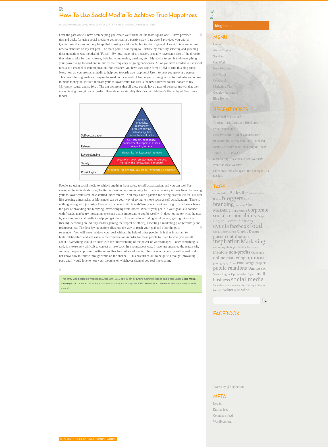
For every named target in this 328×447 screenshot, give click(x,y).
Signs (251, 274)
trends (217, 290)
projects (260, 263)
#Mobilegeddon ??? (225, 128)
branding (223, 204)
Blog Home (220, 98)
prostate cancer (181, 195)
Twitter (87, 82)
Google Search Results (224, 232)
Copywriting (239, 210)
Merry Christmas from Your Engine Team (239, 147)
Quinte (254, 268)
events (221, 225)
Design (261, 216)
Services (218, 56)
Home (217, 44)
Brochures (240, 205)
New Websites (222, 68)
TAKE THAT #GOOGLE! (230, 153)
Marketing (253, 241)
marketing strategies (225, 247)
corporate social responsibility (240, 212)
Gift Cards (219, 74)
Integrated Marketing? (227, 116)
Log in (217, 403)
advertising (220, 193)
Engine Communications (233, 221)
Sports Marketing (222, 285)
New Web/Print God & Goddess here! (237, 134)
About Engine (222, 50)
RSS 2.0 (142, 283)
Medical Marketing (248, 247)
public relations (230, 268)
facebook (239, 226)
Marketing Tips (223, 86)
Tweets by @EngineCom (229, 386)
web (237, 290)
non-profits (239, 252)
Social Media (188, 278)
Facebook (104, 204)
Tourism (261, 285)
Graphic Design (248, 231)
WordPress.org (222, 421)
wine (245, 289)
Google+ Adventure (225, 92)
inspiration (226, 241)
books (247, 199)
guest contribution (231, 236)
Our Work (219, 62)
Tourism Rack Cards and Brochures (235, 122)
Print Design (246, 263)
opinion (255, 257)
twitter (227, 290)
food (256, 225)
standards (236, 285)
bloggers (232, 198)
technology (249, 285)
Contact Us (220, 80)
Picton (233, 263)
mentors (220, 252)
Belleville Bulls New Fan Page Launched (239, 141)
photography (221, 263)
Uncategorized (69, 283)
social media (247, 279)
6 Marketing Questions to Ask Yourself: (238, 159)
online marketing (229, 257)
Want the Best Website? (228, 165)
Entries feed (220, 409)
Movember (66, 86)
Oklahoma (257, 252)
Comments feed (223, 415)
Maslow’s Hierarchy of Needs (172, 91)
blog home (223, 25)
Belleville (238, 192)
